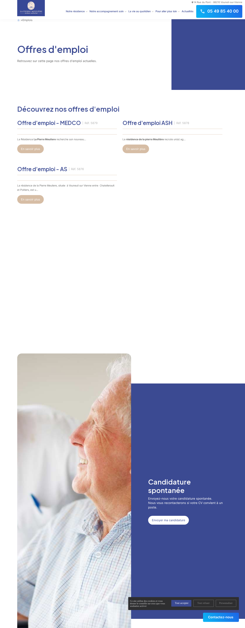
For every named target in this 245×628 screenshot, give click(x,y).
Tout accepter (182, 603)
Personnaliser (226, 603)
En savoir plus (30, 149)
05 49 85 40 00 (223, 11)
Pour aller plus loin (166, 11)
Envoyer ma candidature (168, 520)
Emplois (27, 20)
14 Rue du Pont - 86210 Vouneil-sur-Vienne (218, 2)
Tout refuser (203, 603)
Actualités (188, 11)
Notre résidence (75, 11)
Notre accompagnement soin (106, 11)
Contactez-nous (220, 617)
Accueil (18, 20)
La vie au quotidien (139, 11)
